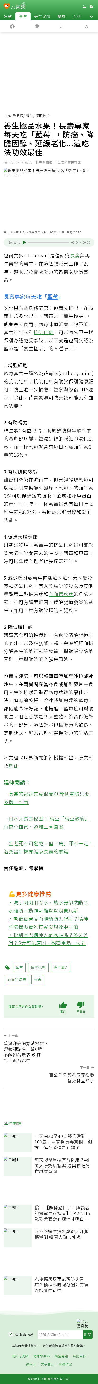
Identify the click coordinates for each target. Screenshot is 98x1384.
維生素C (61, 967)
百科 (77, 16)
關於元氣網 (20, 1356)
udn (7, 115)
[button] (91, 16)
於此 (14, 765)
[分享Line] (36, 26)
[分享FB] (12, 26)
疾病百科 (79, 1356)
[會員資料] (84, 6)
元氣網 (18, 115)
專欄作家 (65, 1364)
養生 (23, 16)
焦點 (8, 16)
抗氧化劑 (44, 332)
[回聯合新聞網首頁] (7, 7)
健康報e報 (24, 1334)
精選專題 (61, 1356)
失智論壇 (42, 16)
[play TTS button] (24, 242)
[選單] (92, 6)
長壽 (75, 255)
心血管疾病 (61, 593)
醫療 (62, 16)
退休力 (31, 1364)
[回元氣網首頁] (18, 6)
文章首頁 (47, 1364)
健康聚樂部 (41, 1356)
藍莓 (52, 296)
